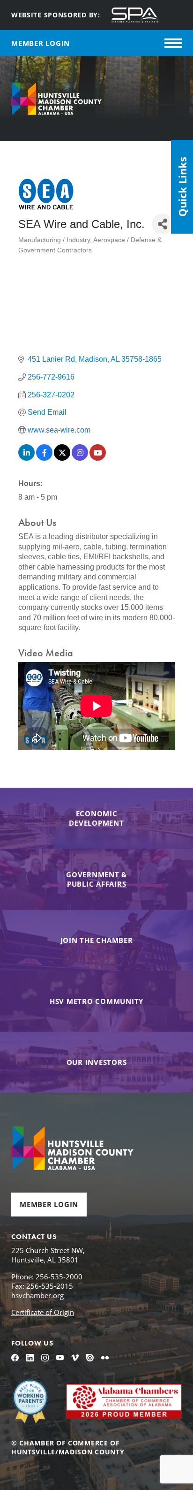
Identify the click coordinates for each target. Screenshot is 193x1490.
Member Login (49, 1204)
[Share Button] (162, 224)
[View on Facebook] (44, 458)
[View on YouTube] (97, 458)
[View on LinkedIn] (26, 458)
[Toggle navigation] (173, 43)
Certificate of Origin (42, 1312)
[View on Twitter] (62, 458)
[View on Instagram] (80, 458)
